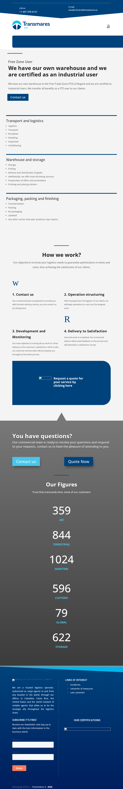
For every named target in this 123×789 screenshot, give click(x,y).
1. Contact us (23, 294)
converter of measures (81, 688)
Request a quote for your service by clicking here (68, 382)
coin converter (77, 692)
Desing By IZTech (20, 786)
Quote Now (78, 461)
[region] (87, 753)
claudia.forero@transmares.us (83, 10)
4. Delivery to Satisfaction (85, 331)
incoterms (75, 684)
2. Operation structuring (84, 294)
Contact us (18, 97)
